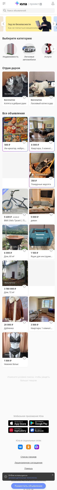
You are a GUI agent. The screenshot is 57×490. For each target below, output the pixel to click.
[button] (24, 97)
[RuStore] (39, 430)
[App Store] (18, 423)
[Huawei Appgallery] (18, 430)
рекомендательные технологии (23, 478)
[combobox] (28, 10)
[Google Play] (39, 423)
